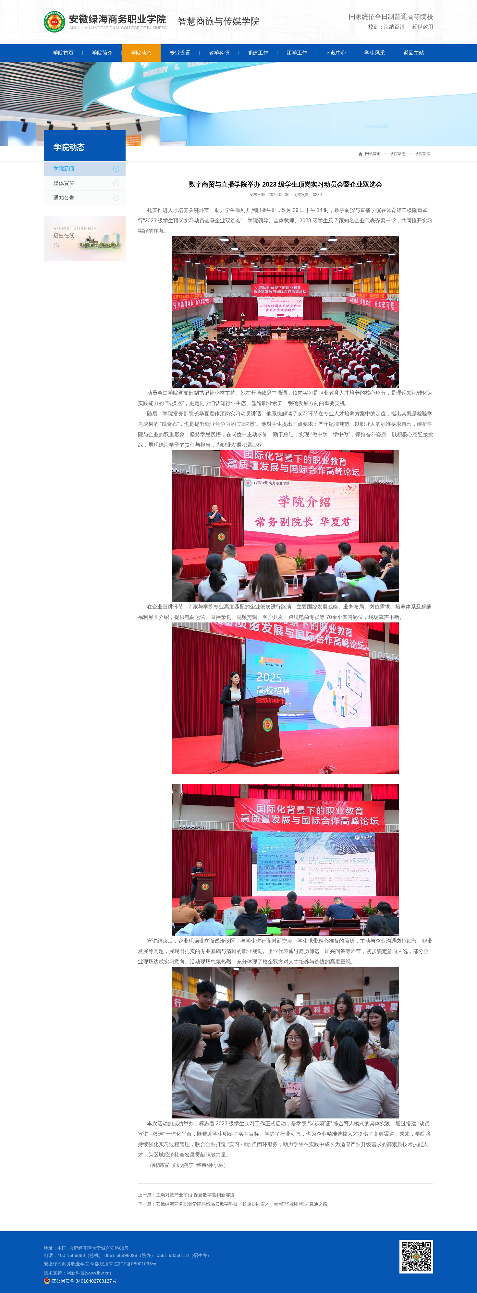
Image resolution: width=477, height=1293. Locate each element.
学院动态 (141, 53)
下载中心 (335, 53)
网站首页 (373, 153)
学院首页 (63, 53)
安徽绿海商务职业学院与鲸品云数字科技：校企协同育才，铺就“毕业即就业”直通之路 (241, 1204)
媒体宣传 (64, 183)
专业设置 (180, 53)
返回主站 (413, 53)
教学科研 (219, 53)
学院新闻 (423, 153)
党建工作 (258, 53)
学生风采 (374, 53)
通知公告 (64, 198)
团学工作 (297, 53)
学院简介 (102, 53)
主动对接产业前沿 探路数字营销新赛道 (195, 1194)
